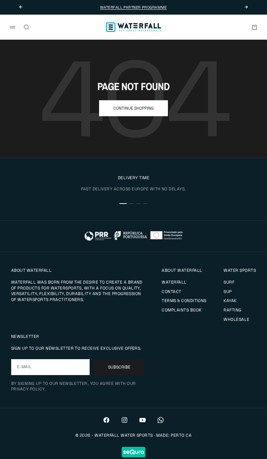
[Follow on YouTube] (142, 420)
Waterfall (174, 282)
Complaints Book (181, 310)
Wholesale (236, 319)
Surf (229, 282)
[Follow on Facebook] (106, 420)
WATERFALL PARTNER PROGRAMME (133, 7)
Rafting (232, 310)
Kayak (230, 300)
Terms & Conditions (184, 300)
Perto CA (181, 435)
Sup (228, 291)
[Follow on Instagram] (124, 420)
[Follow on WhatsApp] (160, 420)
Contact (171, 291)
